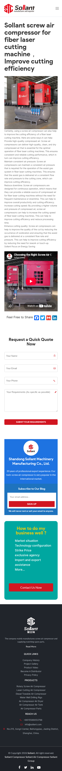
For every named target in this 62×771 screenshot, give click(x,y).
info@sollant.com (33, 724)
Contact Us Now (31, 587)
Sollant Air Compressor (38, 756)
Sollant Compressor (15, 756)
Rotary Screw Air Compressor (31, 686)
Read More (31, 646)
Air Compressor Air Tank (31, 704)
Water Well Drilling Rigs (31, 697)
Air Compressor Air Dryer (31, 701)
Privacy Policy (31, 675)
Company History (31, 660)
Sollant (31, 752)
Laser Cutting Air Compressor (31, 690)
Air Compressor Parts (31, 708)
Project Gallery (31, 663)
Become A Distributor (31, 671)
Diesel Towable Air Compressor (31, 693)
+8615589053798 (32, 720)
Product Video (31, 667)
